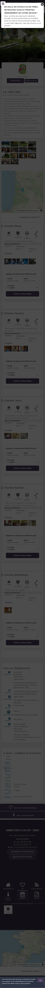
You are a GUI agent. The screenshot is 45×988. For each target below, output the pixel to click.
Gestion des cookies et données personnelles (14, 985)
